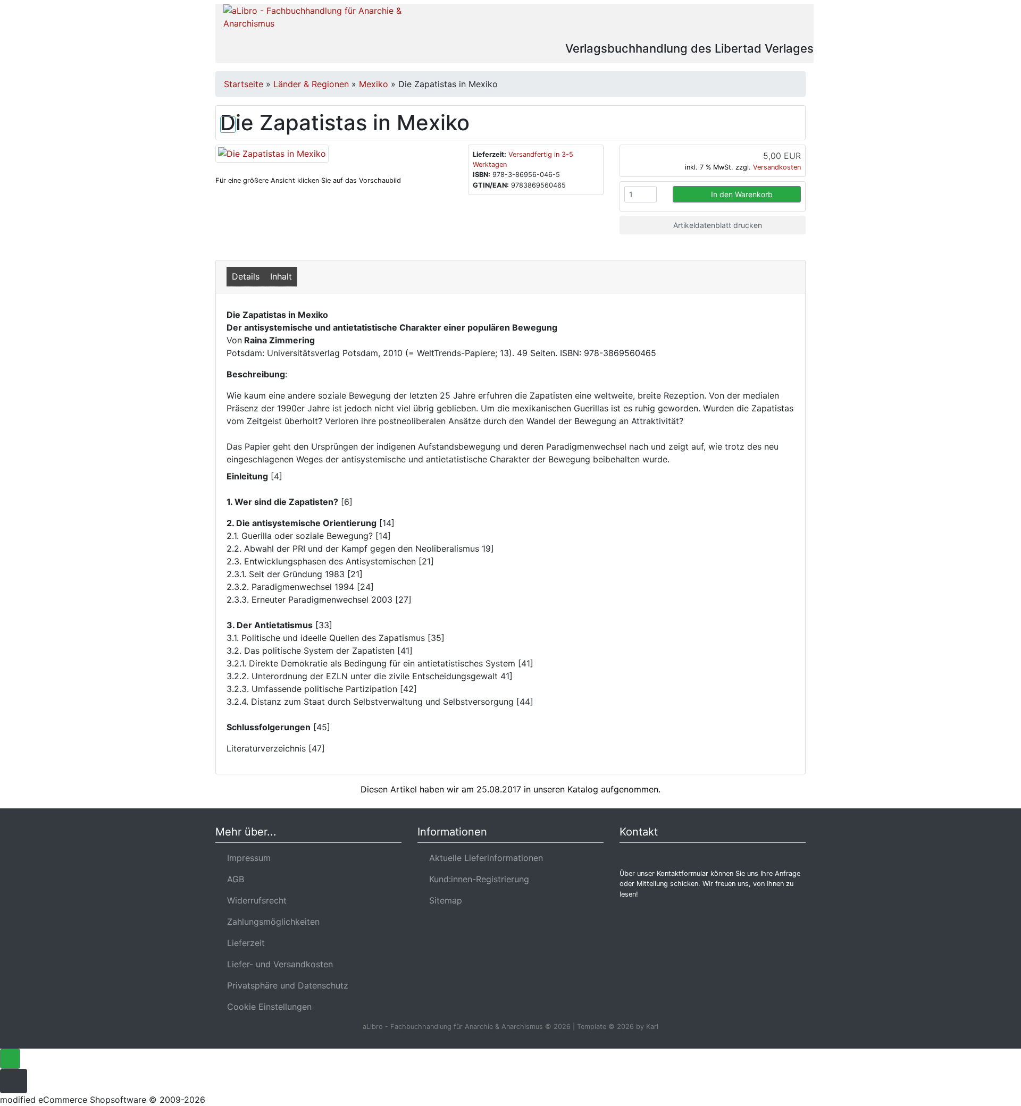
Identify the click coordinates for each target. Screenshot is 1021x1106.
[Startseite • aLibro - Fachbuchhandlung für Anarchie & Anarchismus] (315, 22)
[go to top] (10, 1058)
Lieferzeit (243, 943)
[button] (727, 23)
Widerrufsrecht (254, 900)
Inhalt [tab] (281, 276)
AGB (233, 879)
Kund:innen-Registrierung (476, 879)
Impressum (246, 857)
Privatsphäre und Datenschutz (285, 985)
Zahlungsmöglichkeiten (271, 921)
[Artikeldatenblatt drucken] (228, 122)
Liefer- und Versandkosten (277, 964)
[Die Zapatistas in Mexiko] (272, 152)
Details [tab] (246, 276)
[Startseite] (699, 23)
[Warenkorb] (759, 23)
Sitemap (443, 900)
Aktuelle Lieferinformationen (483, 857)
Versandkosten (777, 167)
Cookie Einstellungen (267, 1006)
